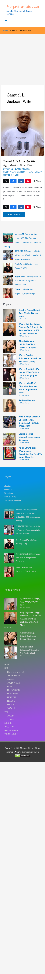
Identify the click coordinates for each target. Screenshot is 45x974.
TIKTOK (10, 704)
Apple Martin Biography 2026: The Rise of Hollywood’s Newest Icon (28, 280)
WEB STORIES (11, 734)
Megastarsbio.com (23, 7)
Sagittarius (21, 172)
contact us (8, 489)
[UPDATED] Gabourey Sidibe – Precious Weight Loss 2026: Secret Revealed (28, 255)
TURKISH (11, 697)
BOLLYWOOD (13, 675)
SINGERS (11, 679)
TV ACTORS (33, 172)
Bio (27, 169)
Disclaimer (8, 493)
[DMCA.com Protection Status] (22, 755)
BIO (6, 668)
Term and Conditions (12, 500)
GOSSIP (10, 716)
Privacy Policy (10, 497)
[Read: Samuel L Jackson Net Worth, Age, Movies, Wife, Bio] (22, 133)
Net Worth (11, 708)
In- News (10, 719)
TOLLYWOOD (13, 690)
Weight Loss (9, 726)
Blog (6, 712)
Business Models (11, 730)
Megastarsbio (25, 748)
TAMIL (10, 686)
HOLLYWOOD (9, 172)
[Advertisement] (22, 58)
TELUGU (11, 701)
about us (7, 486)
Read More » (14, 215)
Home (6, 664)
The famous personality (16, 672)
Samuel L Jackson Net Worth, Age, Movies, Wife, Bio (21, 163)
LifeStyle (8, 723)
